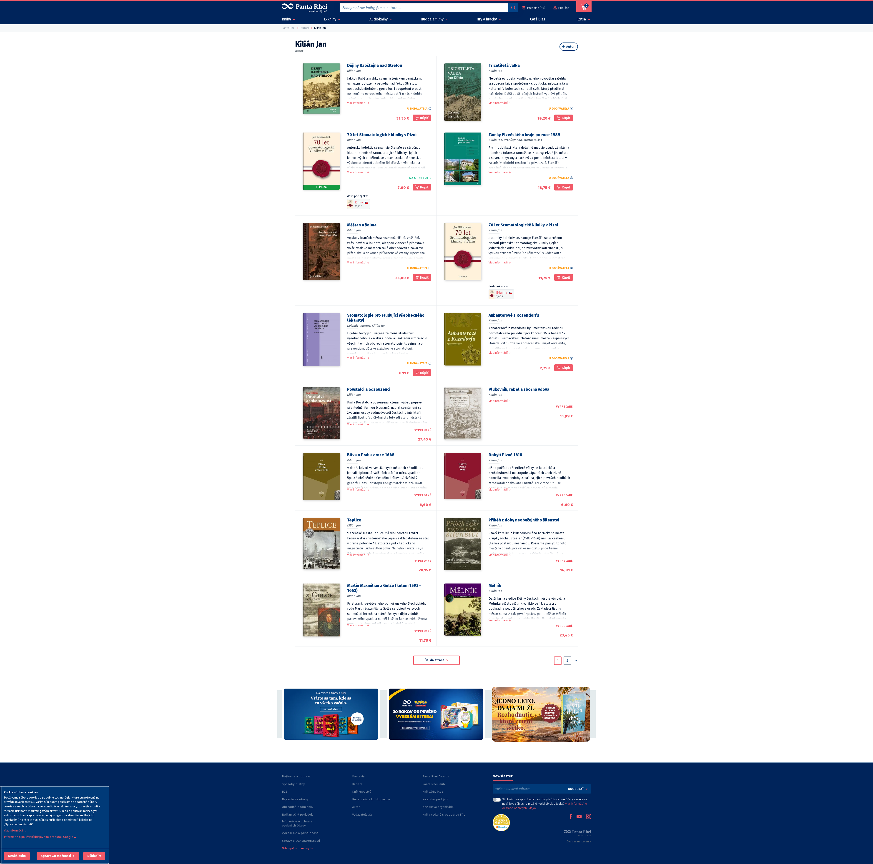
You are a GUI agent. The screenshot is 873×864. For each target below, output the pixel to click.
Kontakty (358, 776)
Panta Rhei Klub (433, 784)
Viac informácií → (15, 830)
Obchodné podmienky (297, 807)
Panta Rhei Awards (435, 776)
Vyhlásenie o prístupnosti (300, 833)
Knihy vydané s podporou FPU (443, 814)
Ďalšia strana (435, 660)
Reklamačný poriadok (297, 814)
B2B (285, 792)
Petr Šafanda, (513, 140)
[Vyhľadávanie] (513, 7)
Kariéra (357, 784)
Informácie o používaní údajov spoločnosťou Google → (40, 837)
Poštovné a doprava (296, 776)
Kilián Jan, (496, 140)
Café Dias (537, 19)
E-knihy (330, 19)
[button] (17, 856)
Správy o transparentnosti (301, 841)
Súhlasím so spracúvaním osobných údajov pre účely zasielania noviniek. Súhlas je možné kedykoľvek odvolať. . (544, 804)
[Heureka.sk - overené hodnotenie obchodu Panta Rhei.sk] (501, 822)
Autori (570, 47)
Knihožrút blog (432, 792)
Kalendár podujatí (435, 799)
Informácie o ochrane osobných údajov (297, 823)
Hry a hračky (487, 19)
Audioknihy (379, 19)
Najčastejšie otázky (295, 799)
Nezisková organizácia (438, 807)
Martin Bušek (533, 140)
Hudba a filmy (432, 19)
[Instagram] (588, 817)
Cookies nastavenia (579, 841)
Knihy (287, 19)
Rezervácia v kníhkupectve (371, 799)
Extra (582, 19)
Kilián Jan (354, 71)
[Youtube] (579, 817)
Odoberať (576, 789)
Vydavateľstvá (362, 814)
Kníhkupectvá (361, 792)
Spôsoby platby (293, 784)
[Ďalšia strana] (576, 661)
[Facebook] (571, 817)
